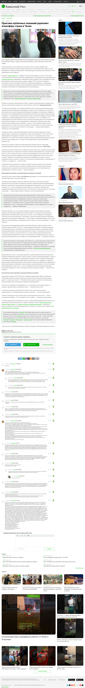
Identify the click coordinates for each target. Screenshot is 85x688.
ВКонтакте (19, 319)
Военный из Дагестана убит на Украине (13, 557)
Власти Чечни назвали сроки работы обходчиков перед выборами (32, 588)
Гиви (12, 391)
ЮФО (10, 13)
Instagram (12, 319)
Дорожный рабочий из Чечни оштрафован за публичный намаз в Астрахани (73, 589)
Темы (9, 1)
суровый (15, 377)
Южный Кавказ (5, 13)
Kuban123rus (13, 369)
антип (18, 476)
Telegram (19, 316)
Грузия (48, 9)
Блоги (44, 1)
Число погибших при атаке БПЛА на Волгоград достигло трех (60, 561)
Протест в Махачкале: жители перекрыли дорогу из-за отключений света (69, 640)
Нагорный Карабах (23, 11)
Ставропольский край (66, 11)
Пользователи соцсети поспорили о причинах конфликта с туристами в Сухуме (52, 589)
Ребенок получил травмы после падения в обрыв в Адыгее (69, 61)
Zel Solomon (13, 363)
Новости (4, 1)
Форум (39, 1)
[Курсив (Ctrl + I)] (19, 536)
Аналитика (22, 1)
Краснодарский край (15, 11)
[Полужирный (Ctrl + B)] (17, 536)
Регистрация (21, 548)
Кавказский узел (12, 75)
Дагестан (52, 9)
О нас (45, 679)
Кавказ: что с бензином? (8, 15)
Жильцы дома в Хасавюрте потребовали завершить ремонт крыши (68, 36)
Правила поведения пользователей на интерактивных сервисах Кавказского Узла (29, 685)
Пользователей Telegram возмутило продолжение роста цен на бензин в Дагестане (67, 126)
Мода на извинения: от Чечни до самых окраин (28, 98)
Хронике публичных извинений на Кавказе (30, 304)
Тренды (15, 1)
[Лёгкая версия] (77, 1)
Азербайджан (18, 9)
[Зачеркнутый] (25, 536)
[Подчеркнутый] (22, 536)
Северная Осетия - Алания (52, 11)
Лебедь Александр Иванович (65, 184)
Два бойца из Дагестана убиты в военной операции (16, 566)
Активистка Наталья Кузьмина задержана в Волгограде (10, 588)
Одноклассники (28, 319)
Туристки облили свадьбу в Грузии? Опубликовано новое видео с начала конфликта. (14, 668)
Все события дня (79, 568)
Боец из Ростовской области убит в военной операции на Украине (20, 561)
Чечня (73, 11)
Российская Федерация (33, 11)
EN (82, 1)
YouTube (13, 321)
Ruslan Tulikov (13, 500)
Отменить (49, 548)
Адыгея (12, 9)
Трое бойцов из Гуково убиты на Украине (54, 566)
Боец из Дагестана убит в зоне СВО (67, 104)
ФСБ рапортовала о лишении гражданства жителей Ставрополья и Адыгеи (69, 154)
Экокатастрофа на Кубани (77, 15)
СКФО (60, 11)
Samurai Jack (13, 443)
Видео (50, 1)
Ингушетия (58, 9)
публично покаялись (7, 79)
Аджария (8, 9)
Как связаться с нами (52, 679)
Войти (80, 6)
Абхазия (3, 9)
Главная (3, 18)
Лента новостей (9, 18)
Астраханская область (31, 9)
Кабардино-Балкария (65, 9)
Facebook (5, 319)
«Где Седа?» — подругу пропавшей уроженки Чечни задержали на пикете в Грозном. (69, 616)
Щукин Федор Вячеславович (65, 202)
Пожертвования (62, 679)
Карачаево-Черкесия (6, 11)
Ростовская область (42, 11)
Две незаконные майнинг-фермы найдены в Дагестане (69, 83)
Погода (65, 1)
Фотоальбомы (57, 1)
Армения (23, 9)
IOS (26, 312)
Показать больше (42, 671)
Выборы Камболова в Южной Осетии (42, 15)
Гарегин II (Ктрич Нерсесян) (65, 220)
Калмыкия (72, 9)
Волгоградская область (41, 9)
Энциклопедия (31, 1)
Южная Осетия (78, 11)
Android (22, 312)
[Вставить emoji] (28, 536)
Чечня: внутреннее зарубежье (41, 248)
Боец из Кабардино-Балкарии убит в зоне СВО (56, 557)
